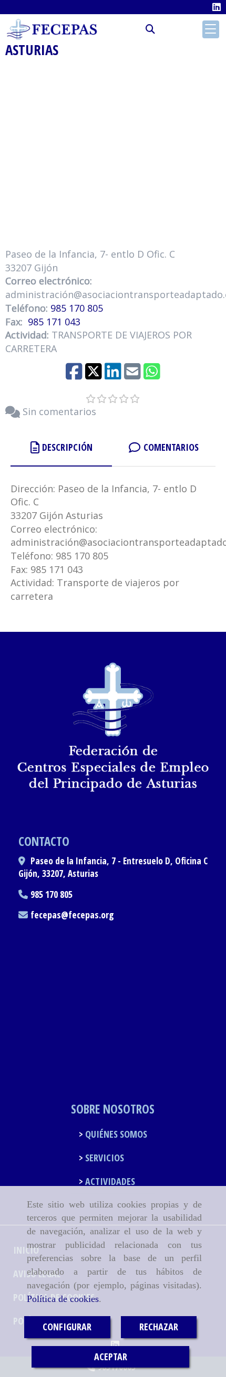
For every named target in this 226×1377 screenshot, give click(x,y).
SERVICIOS (103, 1157)
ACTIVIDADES (109, 1181)
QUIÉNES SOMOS (115, 1134)
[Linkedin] (216, 7)
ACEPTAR (110, 1356)
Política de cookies (63, 1299)
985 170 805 (76, 308)
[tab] (61, 448)
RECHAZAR (158, 1326)
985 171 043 (54, 321)
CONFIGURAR (67, 1326)
